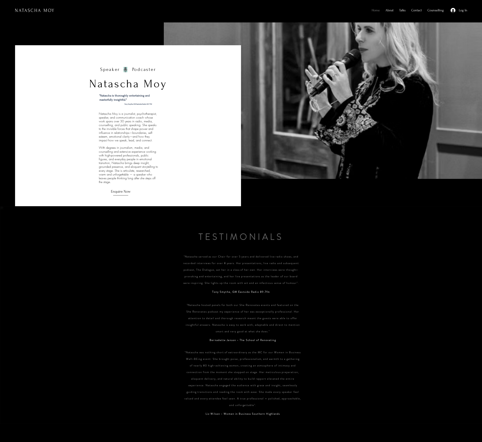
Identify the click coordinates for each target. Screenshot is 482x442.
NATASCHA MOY (35, 10)
